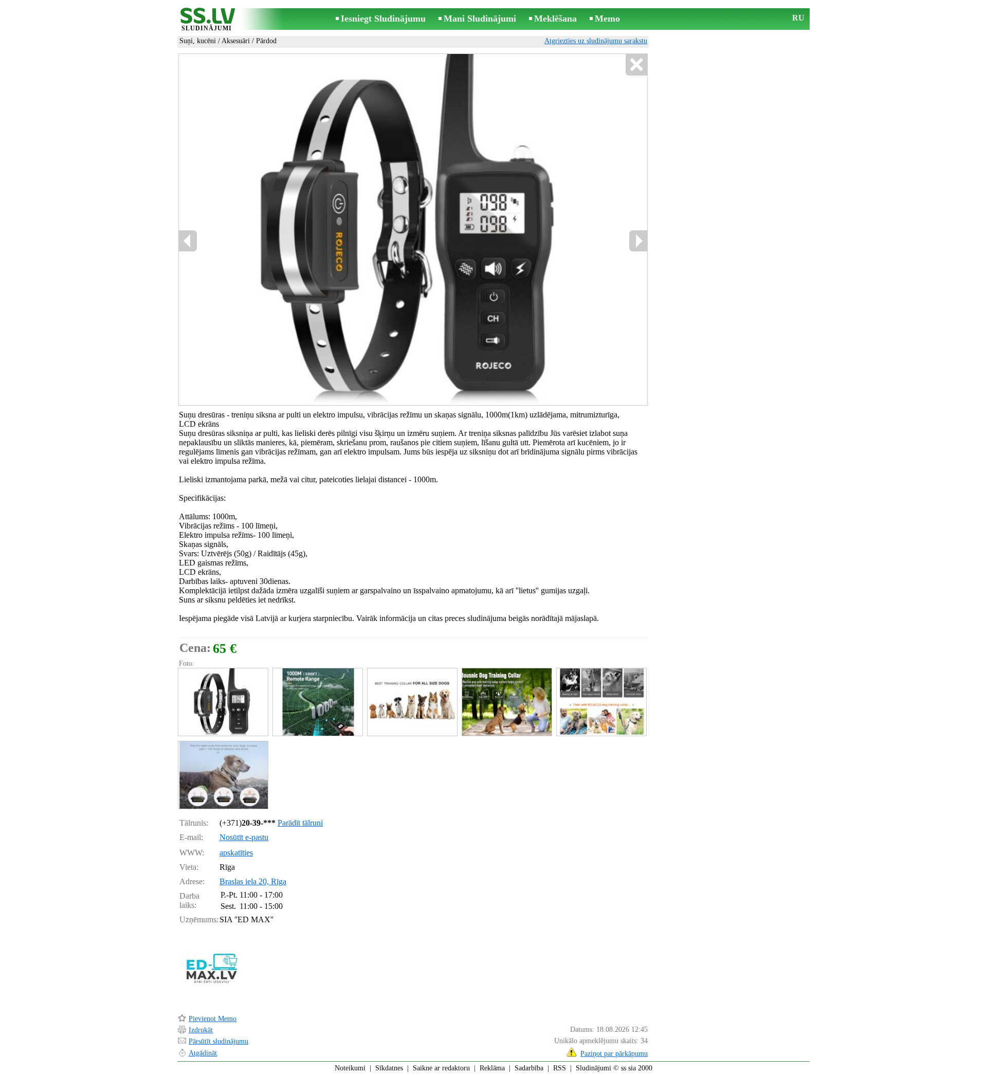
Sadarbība (529, 1068)
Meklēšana (555, 18)
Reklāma (492, 1068)
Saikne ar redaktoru (441, 1068)
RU (798, 17)
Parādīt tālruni (300, 822)
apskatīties (236, 852)
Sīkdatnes (389, 1068)
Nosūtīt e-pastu (244, 837)
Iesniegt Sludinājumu (383, 18)
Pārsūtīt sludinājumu (218, 1041)
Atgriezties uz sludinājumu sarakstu (595, 41)
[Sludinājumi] (206, 19)
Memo (607, 18)
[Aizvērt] (636, 65)
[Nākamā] (638, 241)
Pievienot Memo (212, 1019)
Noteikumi (350, 1068)
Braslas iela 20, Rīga (253, 881)
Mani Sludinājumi (480, 18)
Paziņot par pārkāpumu (614, 1054)
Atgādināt (203, 1053)
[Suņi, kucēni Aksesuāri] (222, 702)
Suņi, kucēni (197, 41)
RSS (559, 1068)
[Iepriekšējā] (188, 241)
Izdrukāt (201, 1030)
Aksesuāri (236, 41)
